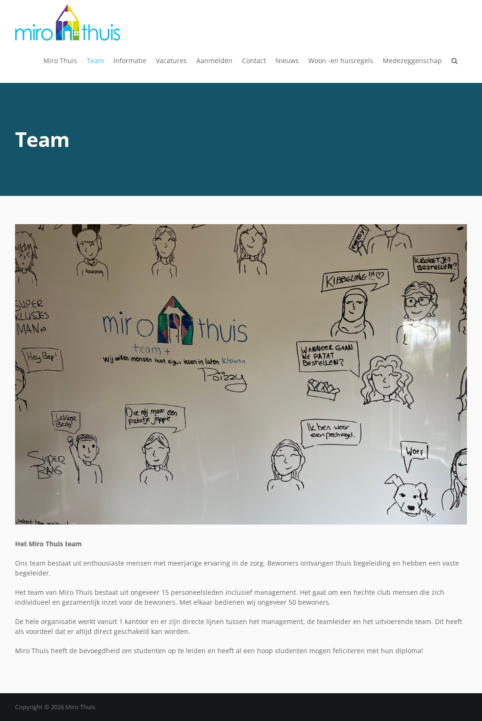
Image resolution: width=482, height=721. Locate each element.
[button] (454, 61)
